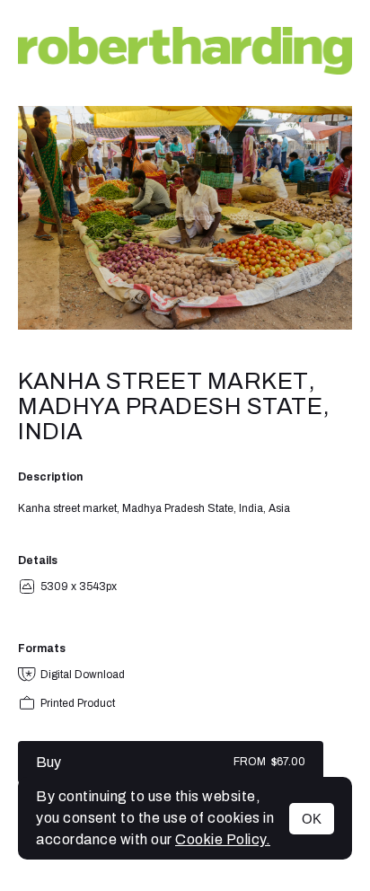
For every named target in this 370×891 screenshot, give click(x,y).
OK (312, 818)
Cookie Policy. (222, 839)
